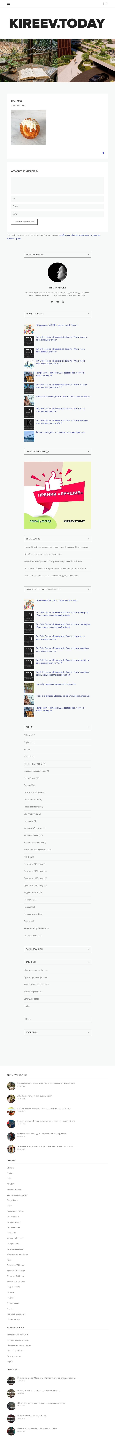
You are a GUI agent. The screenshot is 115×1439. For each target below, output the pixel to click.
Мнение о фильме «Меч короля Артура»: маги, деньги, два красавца (46, 1378)
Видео (27, 785)
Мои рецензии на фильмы (36, 970)
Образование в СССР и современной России (57, 325)
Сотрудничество (31, 999)
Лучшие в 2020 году (33, 864)
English (27, 742)
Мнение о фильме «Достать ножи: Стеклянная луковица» (63, 397)
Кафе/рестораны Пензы (35, 850)
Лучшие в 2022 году (33, 871)
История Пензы (31, 836)
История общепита (33, 828)
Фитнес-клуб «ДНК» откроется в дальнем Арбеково (60, 433)
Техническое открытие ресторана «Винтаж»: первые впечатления (45, 1146)
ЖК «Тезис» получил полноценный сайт (42, 554)
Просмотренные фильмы (36, 978)
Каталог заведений (33, 843)
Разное (27, 921)
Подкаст (28, 907)
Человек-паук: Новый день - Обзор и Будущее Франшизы (42, 1134)
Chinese (27, 735)
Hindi (26, 750)
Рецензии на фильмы (34, 929)
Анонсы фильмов (32, 764)
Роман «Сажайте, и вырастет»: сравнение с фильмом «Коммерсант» (25, 67)
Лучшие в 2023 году (33, 878)
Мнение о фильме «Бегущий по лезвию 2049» (37, 1428)
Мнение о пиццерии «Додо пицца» (32, 1416)
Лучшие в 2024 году (33, 886)
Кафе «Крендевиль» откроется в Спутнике (56, 684)
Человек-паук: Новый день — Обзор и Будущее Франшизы (51, 576)
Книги (12, 58)
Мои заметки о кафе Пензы (37, 985)
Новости (28, 900)
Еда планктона (31, 814)
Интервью (28, 821)
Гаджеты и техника (33, 793)
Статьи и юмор (31, 936)
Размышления (30, 914)
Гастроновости (31, 800)
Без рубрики (29, 778)
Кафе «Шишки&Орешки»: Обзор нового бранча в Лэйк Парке (53, 561)
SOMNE (27, 757)
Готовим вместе (31, 807)
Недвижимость (73, 59)
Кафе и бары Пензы (33, 992)
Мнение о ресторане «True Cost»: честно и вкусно (38, 1391)
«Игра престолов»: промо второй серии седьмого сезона (41, 1403)
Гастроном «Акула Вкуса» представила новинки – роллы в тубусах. (55, 569)
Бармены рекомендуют (35, 771)
